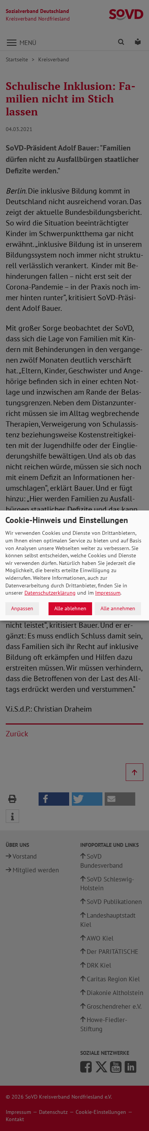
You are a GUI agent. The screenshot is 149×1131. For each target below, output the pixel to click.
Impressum (107, 592)
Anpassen (22, 608)
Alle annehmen (117, 608)
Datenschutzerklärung (50, 592)
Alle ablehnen (70, 608)
